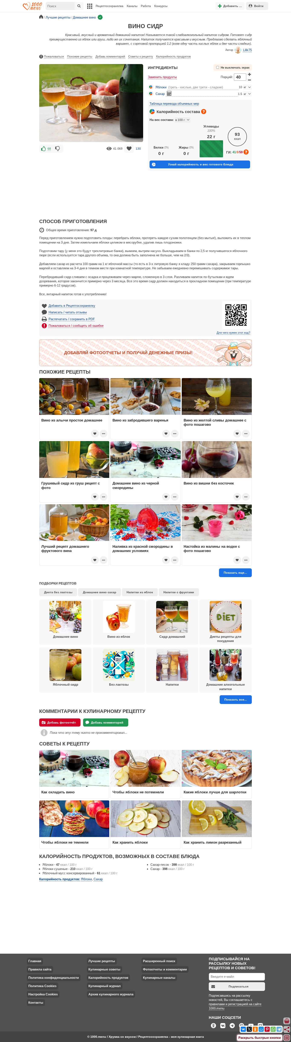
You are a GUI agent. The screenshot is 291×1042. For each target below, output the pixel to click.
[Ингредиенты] (287, 1021)
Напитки (172, 684)
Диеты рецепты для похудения (225, 639)
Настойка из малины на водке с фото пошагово (212, 549)
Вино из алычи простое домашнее (71, 420)
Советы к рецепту (140, 56)
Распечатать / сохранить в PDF (72, 319)
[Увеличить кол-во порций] (249, 74)
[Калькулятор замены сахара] (169, 93)
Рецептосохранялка (109, 6)
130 (138, 148)
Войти (259, 6)
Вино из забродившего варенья (140, 420)
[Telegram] (279, 1029)
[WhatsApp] (273, 1029)
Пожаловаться (54, 56)
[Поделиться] (287, 1029)
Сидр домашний (172, 636)
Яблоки (161, 87)
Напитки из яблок (140, 592)
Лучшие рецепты (101, 961)
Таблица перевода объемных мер (174, 103)
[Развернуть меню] (287, 1038)
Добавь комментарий (110, 56)
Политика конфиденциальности (53, 977)
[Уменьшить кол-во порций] (249, 80)
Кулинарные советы (104, 969)
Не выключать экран (235, 67)
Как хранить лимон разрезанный (212, 842)
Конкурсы (160, 6)
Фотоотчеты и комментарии (165, 969)
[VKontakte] (243, 1029)
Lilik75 (247, 50)
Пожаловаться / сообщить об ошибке (76, 325)
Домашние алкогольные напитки (225, 687)
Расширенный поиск (159, 961)
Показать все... (235, 699)
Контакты (35, 1002)
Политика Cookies (42, 986)
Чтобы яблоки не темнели (64, 842)
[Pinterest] (267, 1029)
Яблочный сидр (65, 684)
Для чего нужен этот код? (233, 332)
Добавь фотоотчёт (61, 722)
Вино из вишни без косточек (209, 483)
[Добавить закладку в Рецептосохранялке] (129, 149)
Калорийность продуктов (173, 56)
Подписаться (238, 986)
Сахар (160, 94)
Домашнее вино (65, 636)
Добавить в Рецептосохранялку (72, 305)
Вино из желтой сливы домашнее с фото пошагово (215, 422)
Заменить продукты (162, 77)
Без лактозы (119, 684)
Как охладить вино (58, 792)
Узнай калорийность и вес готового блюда (200, 164)
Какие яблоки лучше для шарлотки (215, 792)
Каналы (132, 6)
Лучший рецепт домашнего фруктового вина (65, 549)
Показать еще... (235, 572)
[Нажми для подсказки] (203, 111)
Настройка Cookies (43, 994)
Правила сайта (39, 969)
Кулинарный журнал (104, 986)
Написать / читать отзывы (68, 312)
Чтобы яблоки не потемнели (138, 792)
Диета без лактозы (58, 592)
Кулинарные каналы (159, 977)
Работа (146, 6)
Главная (34, 961)
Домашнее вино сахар (99, 592)
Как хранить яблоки (130, 842)
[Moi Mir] (261, 1029)
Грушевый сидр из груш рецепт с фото (70, 485)
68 (49, 148)
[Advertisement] (91, 183)
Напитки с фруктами (178, 592)
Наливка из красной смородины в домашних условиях (142, 549)
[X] (249, 1029)
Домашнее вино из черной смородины (135, 485)
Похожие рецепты (79, 56)
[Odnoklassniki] (255, 1029)
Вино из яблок (118, 636)
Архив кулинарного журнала (110, 994)
